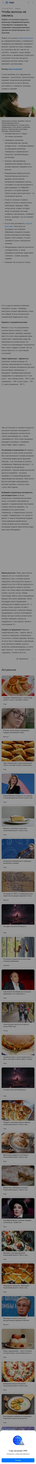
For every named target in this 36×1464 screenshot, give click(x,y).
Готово (18, 1460)
